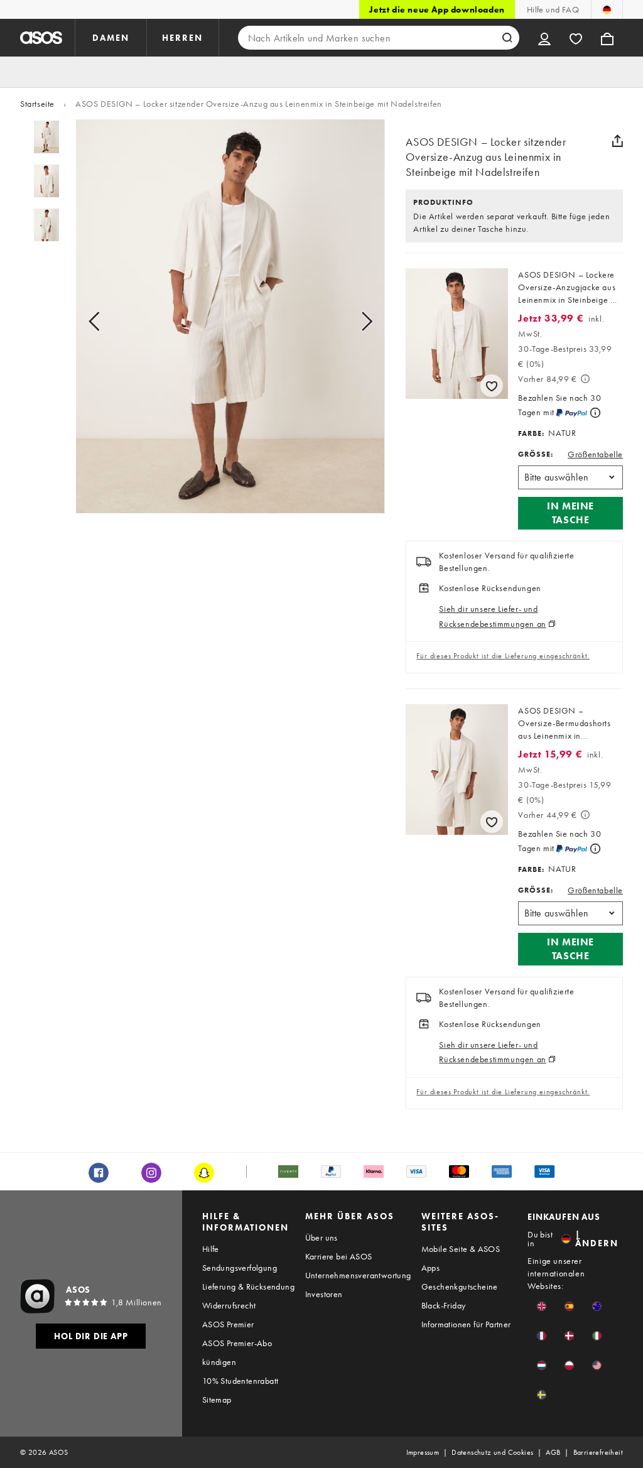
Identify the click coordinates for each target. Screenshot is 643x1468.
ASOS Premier (228, 1324)
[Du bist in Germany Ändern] (607, 9)
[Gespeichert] (576, 38)
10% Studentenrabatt (240, 1380)
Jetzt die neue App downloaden (436, 9)
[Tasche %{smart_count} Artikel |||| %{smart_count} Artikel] (607, 38)
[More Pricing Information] (585, 379)
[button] (570, 513)
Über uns (321, 1237)
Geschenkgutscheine (459, 1286)
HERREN (182, 37)
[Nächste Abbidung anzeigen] (352, 321)
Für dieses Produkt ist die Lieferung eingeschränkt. (503, 656)
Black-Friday (443, 1305)
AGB (553, 1452)
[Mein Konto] (544, 38)
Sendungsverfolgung (239, 1267)
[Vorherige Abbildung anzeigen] (108, 321)
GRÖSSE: (535, 454)
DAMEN (110, 37)
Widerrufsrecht (229, 1305)
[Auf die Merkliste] (491, 386)
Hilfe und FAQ (553, 9)
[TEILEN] (618, 141)
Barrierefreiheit (598, 1452)
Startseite (37, 103)
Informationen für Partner (466, 1324)
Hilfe (210, 1248)
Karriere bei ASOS (338, 1256)
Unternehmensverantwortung (358, 1275)
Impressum (423, 1452)
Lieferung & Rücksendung (248, 1286)
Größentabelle (595, 454)
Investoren (324, 1294)
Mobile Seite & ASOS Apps (460, 1258)
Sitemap (217, 1399)
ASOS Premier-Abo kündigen (237, 1352)
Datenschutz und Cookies (492, 1452)
